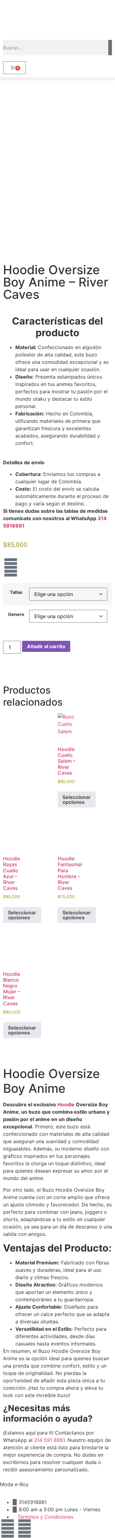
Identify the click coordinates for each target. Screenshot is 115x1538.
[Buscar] (110, 47)
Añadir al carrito (46, 646)
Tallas (16, 592)
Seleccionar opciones (77, 799)
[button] (57, 78)
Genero (16, 614)
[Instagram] (10, 567)
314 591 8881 (49, 1440)
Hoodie (66, 1104)
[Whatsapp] (24, 1528)
